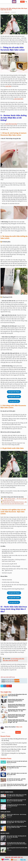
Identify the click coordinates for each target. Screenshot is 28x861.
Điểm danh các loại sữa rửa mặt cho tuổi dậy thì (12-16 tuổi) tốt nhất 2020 (16, 800)
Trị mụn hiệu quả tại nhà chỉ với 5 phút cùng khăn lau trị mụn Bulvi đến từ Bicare (16, 843)
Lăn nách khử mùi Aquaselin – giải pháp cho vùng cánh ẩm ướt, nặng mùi (16, 779)
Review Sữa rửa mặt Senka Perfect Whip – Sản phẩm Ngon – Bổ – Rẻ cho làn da (17, 822)
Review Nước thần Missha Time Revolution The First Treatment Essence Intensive (16, 706)
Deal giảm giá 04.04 (10, 679)
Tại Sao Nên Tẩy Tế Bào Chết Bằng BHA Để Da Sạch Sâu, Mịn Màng (16, 836)
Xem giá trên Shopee (14, 392)
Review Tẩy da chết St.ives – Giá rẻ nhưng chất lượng (16, 815)
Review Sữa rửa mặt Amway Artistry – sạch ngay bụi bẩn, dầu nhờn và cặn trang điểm (17, 785)
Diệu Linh (7, 12)
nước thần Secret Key (11, 124)
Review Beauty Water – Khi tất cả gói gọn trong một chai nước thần (14, 499)
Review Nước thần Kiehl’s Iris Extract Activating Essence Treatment (16, 701)
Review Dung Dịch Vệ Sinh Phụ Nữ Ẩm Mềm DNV (13, 747)
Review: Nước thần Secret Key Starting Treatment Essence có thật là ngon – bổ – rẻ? (17, 721)
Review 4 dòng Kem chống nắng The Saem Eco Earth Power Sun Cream (17, 827)
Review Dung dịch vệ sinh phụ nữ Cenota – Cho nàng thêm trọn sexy (17, 767)
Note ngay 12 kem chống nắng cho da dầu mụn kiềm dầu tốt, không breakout (17, 795)
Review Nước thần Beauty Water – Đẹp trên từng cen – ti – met (17, 710)
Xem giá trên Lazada (14, 396)
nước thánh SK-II (18, 99)
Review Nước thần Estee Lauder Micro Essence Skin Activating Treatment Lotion (16, 716)
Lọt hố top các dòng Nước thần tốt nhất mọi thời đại (17, 695)
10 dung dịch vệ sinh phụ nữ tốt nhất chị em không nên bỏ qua (16, 805)
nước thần (8, 86)
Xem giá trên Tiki (14, 401)
